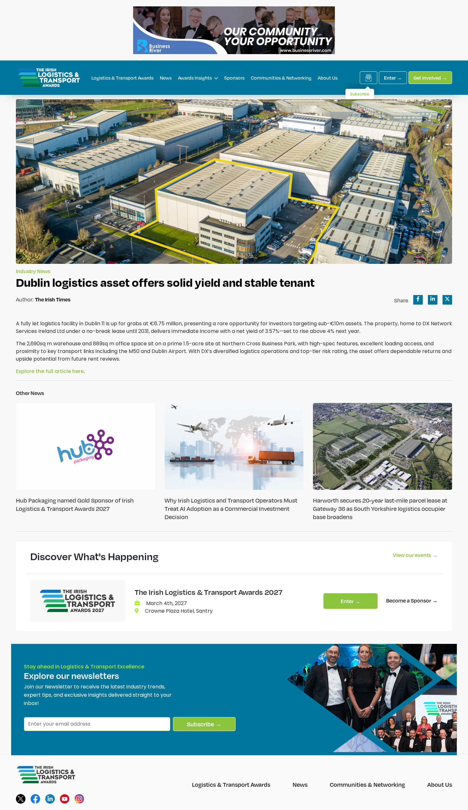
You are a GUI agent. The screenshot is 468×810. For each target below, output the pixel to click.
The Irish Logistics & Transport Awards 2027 (208, 592)
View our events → (415, 555)
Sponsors (234, 78)
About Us (327, 78)
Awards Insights (195, 78)
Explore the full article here (50, 371)
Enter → (393, 78)
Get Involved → (430, 78)
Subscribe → (204, 724)
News (166, 78)
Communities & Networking (281, 78)
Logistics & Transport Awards (122, 78)
